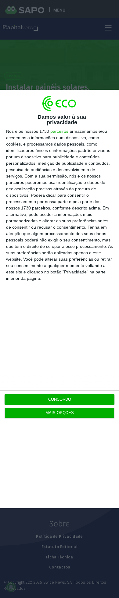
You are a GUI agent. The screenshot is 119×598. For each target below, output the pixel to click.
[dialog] (59, 299)
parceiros (59, 131)
